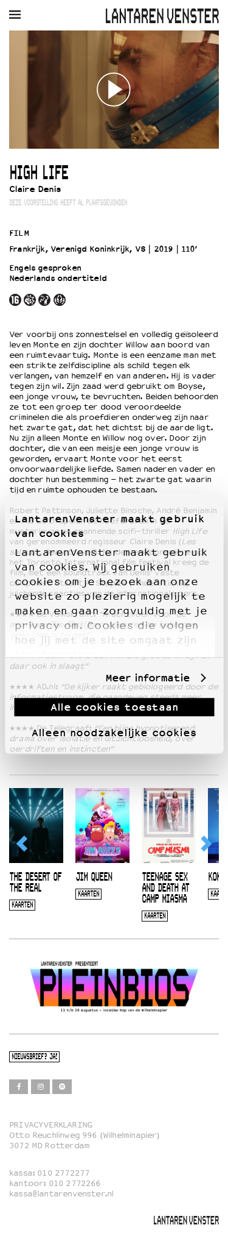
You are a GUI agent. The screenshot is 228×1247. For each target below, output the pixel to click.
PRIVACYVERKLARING (50, 1125)
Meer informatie (147, 678)
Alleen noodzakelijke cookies (114, 732)
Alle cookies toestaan (114, 707)
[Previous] (22, 843)
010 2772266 (75, 1183)
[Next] (205, 843)
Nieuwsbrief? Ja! (34, 1057)
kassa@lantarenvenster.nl (61, 1193)
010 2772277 (63, 1173)
